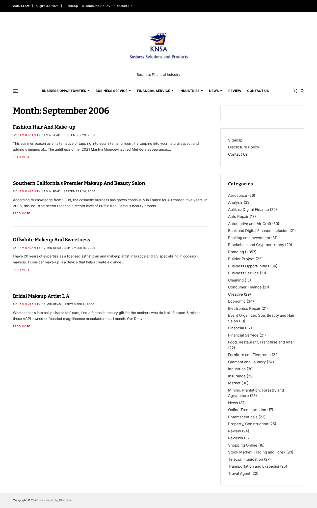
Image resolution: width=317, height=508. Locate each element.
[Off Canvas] (15, 91)
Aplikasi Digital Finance (248, 209)
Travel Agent (239, 473)
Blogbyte (65, 500)
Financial (236, 328)
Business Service (112, 91)
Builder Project (241, 258)
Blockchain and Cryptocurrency (256, 244)
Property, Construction (248, 424)
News (214, 91)
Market (234, 383)
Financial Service (153, 91)
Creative (235, 294)
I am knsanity (29, 135)
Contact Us (123, 6)
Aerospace (237, 195)
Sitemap (71, 6)
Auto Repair (238, 216)
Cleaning (236, 280)
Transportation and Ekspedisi (253, 466)
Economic (237, 301)
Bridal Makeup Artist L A (41, 296)
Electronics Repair (244, 308)
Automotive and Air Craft (249, 223)
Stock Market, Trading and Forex (256, 452)
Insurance (237, 376)
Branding (236, 252)
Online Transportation (247, 409)
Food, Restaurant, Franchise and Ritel (261, 342)
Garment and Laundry (247, 362)
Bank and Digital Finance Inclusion (258, 230)
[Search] (302, 91)
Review (234, 91)
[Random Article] (295, 91)
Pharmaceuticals (243, 417)
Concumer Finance (245, 287)
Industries (190, 91)
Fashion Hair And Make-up (44, 127)
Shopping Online (242, 445)
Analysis (235, 202)
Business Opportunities (64, 91)
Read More (21, 157)
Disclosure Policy (96, 6)
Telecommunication (245, 459)
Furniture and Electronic (249, 354)
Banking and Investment (249, 237)
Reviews (235, 438)
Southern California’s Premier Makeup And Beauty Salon (79, 183)
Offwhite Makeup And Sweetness (51, 240)
